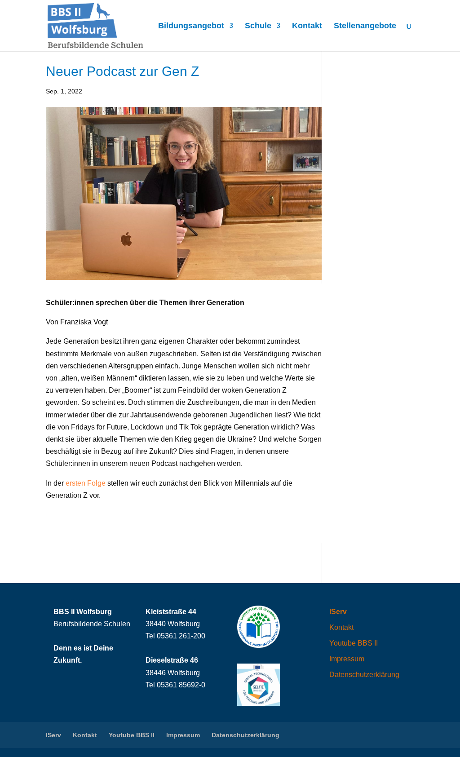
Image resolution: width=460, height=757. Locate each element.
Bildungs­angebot (191, 26)
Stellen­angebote (365, 26)
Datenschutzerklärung (364, 674)
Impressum (346, 659)
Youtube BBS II (353, 643)
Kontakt (307, 26)
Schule (258, 26)
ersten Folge (86, 483)
